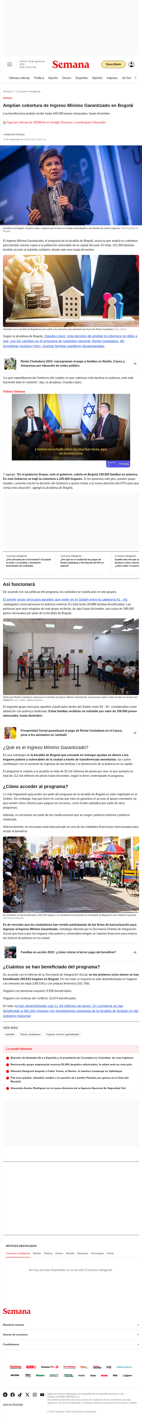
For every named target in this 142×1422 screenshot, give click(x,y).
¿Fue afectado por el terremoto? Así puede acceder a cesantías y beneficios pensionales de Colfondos (28, 562)
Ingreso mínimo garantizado (62, 1034)
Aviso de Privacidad (17, 1404)
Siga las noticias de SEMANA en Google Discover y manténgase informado (56, 122)
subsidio (10, 1034)
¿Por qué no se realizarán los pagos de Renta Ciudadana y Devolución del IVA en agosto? (82, 562)
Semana (8, 91)
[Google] (5, 1394)
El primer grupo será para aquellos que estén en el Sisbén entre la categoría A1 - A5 (65, 599)
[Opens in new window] (12, 1394)
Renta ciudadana (30, 1034)
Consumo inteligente (28, 91)
